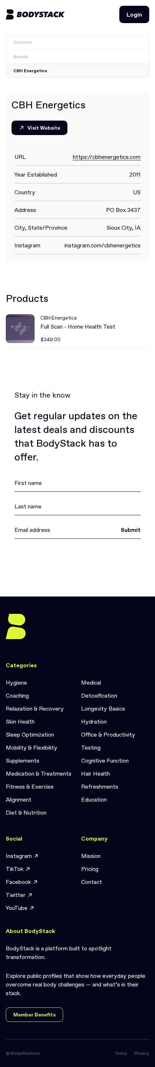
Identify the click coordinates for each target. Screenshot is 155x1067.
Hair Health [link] (95, 773)
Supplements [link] (22, 760)
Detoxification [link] (99, 695)
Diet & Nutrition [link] (26, 812)
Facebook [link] (18, 882)
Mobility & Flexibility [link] (31, 747)
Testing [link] (91, 747)
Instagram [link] (19, 856)
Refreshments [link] (99, 786)
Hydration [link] (94, 721)
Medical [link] (91, 682)
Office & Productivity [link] (108, 734)
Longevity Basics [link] (103, 708)
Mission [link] (91, 856)
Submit (131, 530)
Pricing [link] (89, 869)
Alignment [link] (18, 799)
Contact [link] (91, 882)
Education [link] (94, 799)
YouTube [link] (16, 908)
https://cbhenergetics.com (107, 157)
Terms (121, 1053)
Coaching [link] (17, 695)
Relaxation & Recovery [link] (35, 708)
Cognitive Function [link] (105, 760)
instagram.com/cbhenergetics (103, 245)
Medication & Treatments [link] (38, 773)
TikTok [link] (14, 869)
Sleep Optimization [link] (30, 734)
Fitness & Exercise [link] (30, 786)
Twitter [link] (16, 895)
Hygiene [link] (16, 682)
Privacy (141, 1053)
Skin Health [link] (20, 721)
